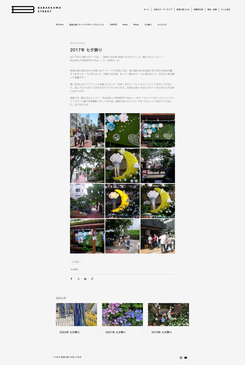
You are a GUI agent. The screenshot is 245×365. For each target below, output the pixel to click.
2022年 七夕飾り (69, 332)
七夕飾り (148, 25)
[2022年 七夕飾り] (76, 314)
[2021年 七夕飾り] (122, 314)
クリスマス (162, 25)
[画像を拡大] (87, 130)
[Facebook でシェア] (71, 278)
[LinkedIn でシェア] (85, 278)
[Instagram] (181, 357)
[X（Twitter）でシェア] (78, 278)
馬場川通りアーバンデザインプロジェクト (86, 25)
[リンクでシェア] (92, 278)
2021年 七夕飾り (115, 332)
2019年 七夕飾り (161, 332)
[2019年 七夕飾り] (168, 314)
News (125, 25)
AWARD (113, 25)
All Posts (60, 25)
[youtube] (185, 357)
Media (136, 25)
